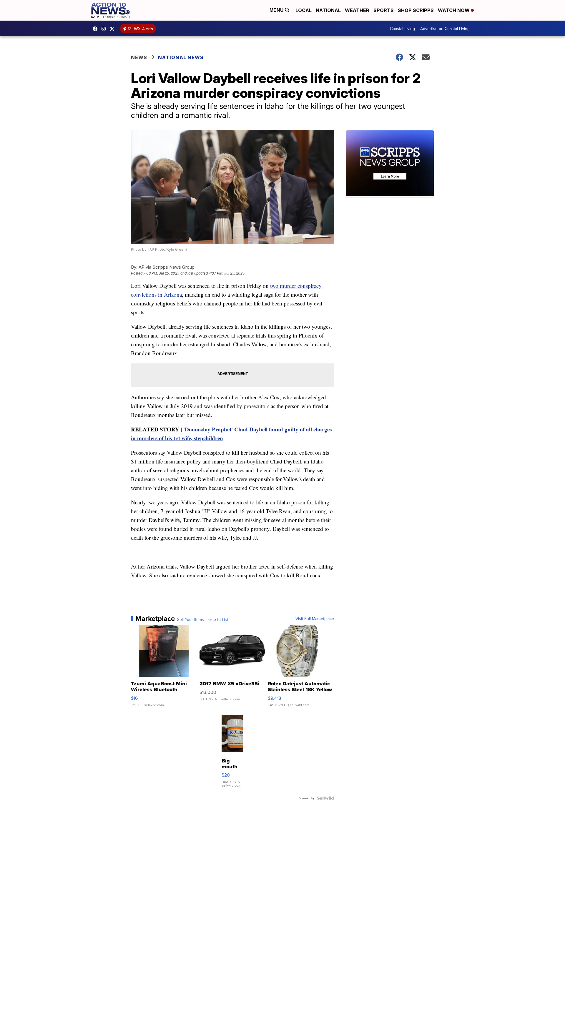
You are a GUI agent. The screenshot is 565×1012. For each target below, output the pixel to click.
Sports (383, 10)
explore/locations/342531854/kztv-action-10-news (105, 28)
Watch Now (454, 10)
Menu (277, 10)
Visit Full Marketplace (314, 618)
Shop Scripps (416, 10)
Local (303, 10)
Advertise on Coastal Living (445, 28)
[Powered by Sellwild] (325, 798)
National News (181, 57)
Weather (357, 10)
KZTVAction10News (96, 28)
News (139, 57)
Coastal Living (402, 28)
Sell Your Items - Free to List (202, 619)
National (328, 10)
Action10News (113, 28)
